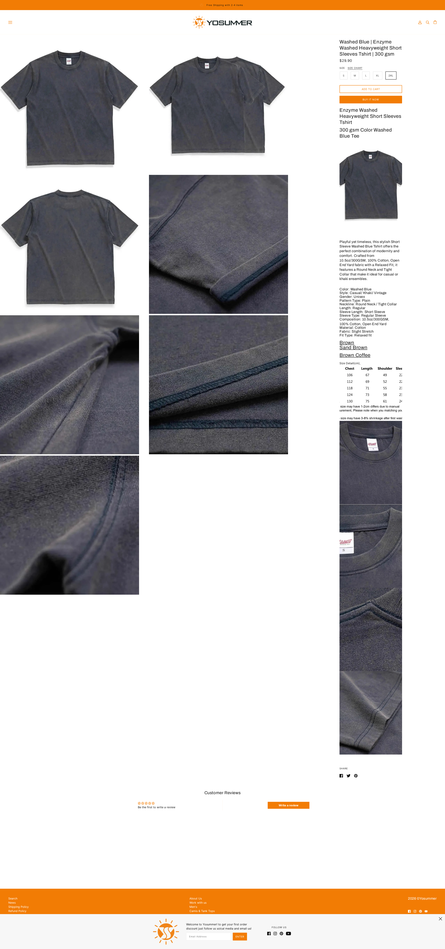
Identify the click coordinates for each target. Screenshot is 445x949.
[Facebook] (269, 933)
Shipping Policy (18, 907)
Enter (240, 936)
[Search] (427, 22)
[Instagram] (275, 933)
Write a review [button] (288, 805)
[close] (440, 918)
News (12, 902)
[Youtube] (288, 933)
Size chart (355, 68)
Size (342, 68)
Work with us (198, 902)
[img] (409, 911)
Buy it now (371, 99)
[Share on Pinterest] (356, 775)
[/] (222, 22)
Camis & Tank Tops (202, 911)
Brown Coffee (354, 355)
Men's (193, 907)
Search (12, 898)
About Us (195, 898)
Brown (346, 342)
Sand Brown (353, 347)
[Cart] (435, 22)
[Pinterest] (281, 933)
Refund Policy (17, 911)
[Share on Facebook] (341, 775)
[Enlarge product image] (74, 103)
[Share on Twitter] (349, 775)
